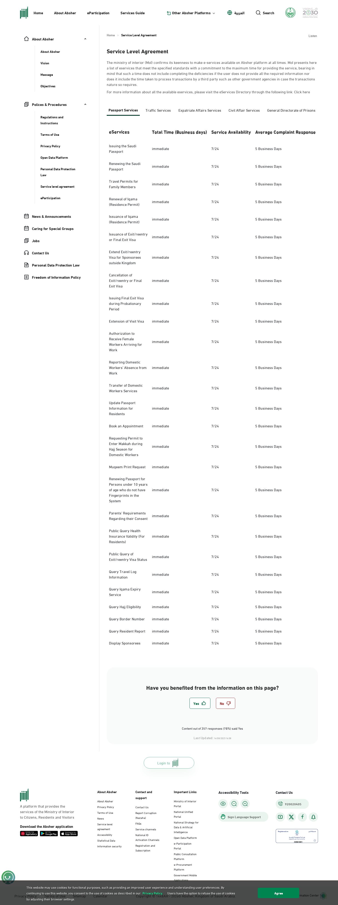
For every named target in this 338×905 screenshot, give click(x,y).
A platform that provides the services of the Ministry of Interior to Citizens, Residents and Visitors (47, 811)
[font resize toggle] (234, 803)
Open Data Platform (185, 837)
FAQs (138, 823)
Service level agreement (104, 826)
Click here (302, 91)
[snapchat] (313, 817)
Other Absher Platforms (191, 12)
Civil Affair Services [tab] (244, 110)
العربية (239, 12)
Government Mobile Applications (185, 877)
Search (268, 12)
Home (38, 12)
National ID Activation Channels (147, 837)
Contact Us (142, 806)
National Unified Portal (183, 814)
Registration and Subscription (145, 848)
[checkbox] (199, 703)
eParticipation (98, 12)
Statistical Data (106, 840)
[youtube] (280, 817)
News (100, 818)
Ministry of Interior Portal (185, 803)
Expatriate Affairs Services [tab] (199, 110)
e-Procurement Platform (183, 867)
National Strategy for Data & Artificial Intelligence (186, 827)
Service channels (145, 828)
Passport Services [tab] (123, 109)
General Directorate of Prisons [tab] (291, 110)
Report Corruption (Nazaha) (146, 815)
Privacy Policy (105, 806)
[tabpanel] (212, 386)
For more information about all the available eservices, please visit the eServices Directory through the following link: (208, 91)
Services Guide (132, 12)
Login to (163, 762)
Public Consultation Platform (185, 856)
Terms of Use (105, 812)
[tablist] (212, 111)
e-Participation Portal (183, 846)
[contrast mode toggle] (223, 803)
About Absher (65, 12)
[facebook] (302, 817)
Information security (109, 845)
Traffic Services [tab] (158, 110)
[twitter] (291, 817)
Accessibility (104, 834)
